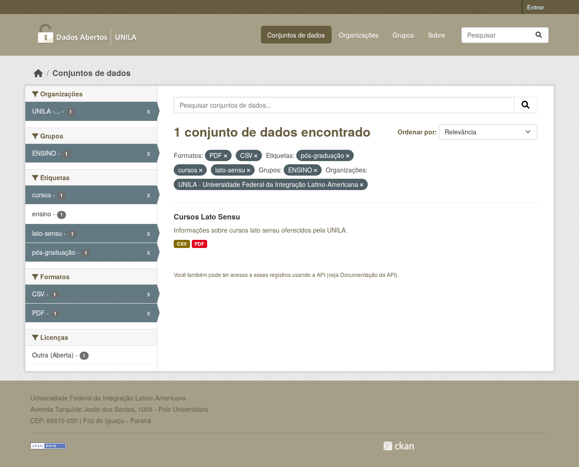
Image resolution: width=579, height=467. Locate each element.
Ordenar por (416, 131)
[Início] (38, 72)
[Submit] (539, 35)
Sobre (436, 34)
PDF (199, 243)
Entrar (535, 7)
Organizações (359, 34)
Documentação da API (367, 274)
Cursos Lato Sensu (207, 216)
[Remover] (225, 155)
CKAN (398, 446)
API (321, 274)
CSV (182, 243)
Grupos (403, 34)
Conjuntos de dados (296, 34)
